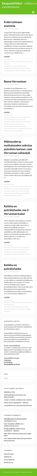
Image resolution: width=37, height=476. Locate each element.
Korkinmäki (13, 193)
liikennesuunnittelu (24, 68)
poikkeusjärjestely (9, 70)
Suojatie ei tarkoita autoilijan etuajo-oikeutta (18, 400)
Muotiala (14, 195)
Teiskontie (7, 311)
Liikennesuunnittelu (17, 117)
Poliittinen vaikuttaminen (19, 128)
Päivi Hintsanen (9, 419)
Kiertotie (15, 68)
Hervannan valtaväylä (22, 191)
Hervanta (14, 66)
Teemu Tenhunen (9, 429)
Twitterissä (7, 360)
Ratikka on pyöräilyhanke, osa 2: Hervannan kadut (16, 210)
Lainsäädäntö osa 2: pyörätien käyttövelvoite (18, 405)
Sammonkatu (8, 131)
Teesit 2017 (22, 119)
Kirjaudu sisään (9, 454)
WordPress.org (8, 462)
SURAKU (27, 254)
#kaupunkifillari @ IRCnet (12, 364)
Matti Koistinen (14, 271)
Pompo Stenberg (15, 84)
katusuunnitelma (9, 126)
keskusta (25, 307)
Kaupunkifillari (12, 3)
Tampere (30, 62)
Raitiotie (17, 70)
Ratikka (23, 70)
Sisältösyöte (7, 457)
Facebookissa (8, 362)
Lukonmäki (7, 128)
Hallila (13, 122)
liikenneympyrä (8, 254)
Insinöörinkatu (21, 66)
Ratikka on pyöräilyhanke (19, 62)
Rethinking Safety (9, 392)
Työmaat (6, 64)
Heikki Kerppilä (13, 29)
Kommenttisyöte (9, 460)
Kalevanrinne (19, 124)
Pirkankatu (7, 309)
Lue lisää (7, 56)
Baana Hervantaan (15, 81)
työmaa (28, 70)
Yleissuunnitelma (18, 131)
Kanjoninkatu (8, 68)
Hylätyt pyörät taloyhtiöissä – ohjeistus (16, 403)
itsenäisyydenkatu (9, 124)
